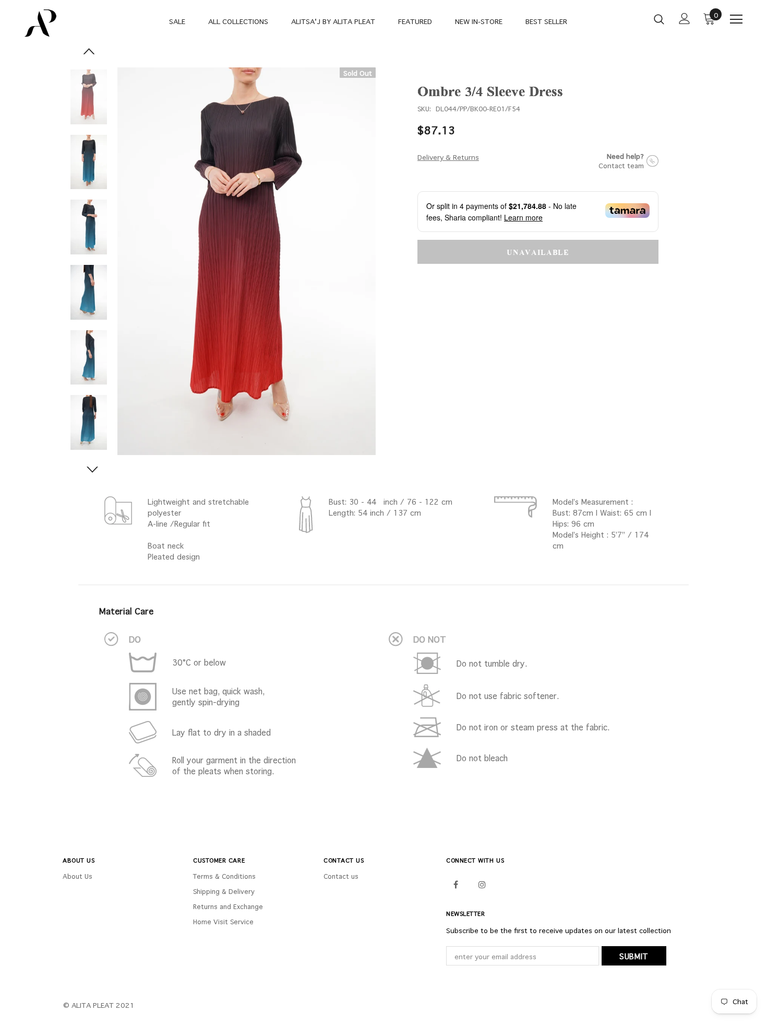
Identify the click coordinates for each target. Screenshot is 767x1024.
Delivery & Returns (448, 157)
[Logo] (57, 23)
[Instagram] (482, 884)
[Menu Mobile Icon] (736, 19)
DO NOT (429, 639)
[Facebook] (455, 884)
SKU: (424, 108)
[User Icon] (684, 18)
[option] (246, 261)
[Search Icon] (659, 19)
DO (135, 639)
